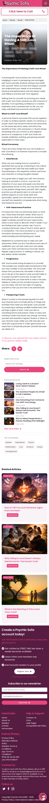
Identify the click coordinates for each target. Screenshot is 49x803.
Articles (12, 20)
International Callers (24, 799)
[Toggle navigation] (45, 3)
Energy (39, 447)
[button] (24, 11)
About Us (6, 720)
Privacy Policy (8, 738)
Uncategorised (11, 451)
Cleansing (28, 52)
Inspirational (19, 442)
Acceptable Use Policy (36, 725)
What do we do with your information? (10, 758)
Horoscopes (7, 728)
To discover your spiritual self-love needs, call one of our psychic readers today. (24, 339)
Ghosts (20, 20)
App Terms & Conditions (8, 753)
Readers (5, 723)
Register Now (23, 671)
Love (7, 48)
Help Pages (31, 723)
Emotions (33, 48)
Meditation (9, 52)
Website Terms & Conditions (9, 747)
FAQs (28, 720)
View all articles (11, 428)
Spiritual (14, 48)
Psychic (31, 442)
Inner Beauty (10, 56)
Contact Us (31, 717)
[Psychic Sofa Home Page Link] (17, 3)
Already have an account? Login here (24, 677)
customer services (9, 776)
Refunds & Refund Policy (9, 742)
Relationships (10, 447)
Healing (23, 48)
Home (5, 20)
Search (23, 369)
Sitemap (39, 799)
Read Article (12, 515)
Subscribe (23, 702)
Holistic (18, 52)
